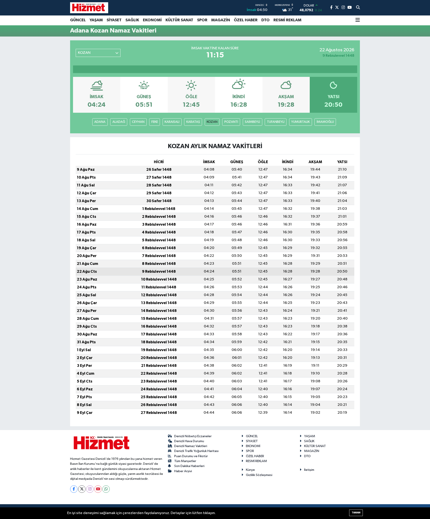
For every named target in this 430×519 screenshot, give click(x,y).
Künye (250, 469)
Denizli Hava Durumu (189, 441)
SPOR (202, 20)
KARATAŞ (193, 121)
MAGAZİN (220, 20)
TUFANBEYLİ (275, 121)
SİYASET (114, 20)
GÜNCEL (78, 20)
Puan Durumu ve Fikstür (191, 456)
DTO (265, 20)
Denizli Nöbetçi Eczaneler (193, 436)
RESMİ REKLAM (287, 20)
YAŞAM (96, 20)
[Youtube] (98, 489)
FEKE (154, 121)
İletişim (309, 469)
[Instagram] (90, 489)
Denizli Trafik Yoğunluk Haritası (196, 451)
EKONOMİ (152, 20)
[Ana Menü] (357, 20)
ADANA (99, 121)
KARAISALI (172, 121)
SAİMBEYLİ (252, 121)
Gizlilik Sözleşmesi (259, 475)
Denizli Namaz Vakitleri (190, 446)
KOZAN (212, 121)
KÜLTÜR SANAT (179, 20)
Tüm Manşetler (185, 461)
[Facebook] (73, 489)
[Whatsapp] (106, 489)
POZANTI (231, 121)
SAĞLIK (132, 20)
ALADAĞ (118, 121)
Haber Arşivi (183, 471)
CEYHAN (138, 121)
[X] (82, 489)
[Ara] (358, 8)
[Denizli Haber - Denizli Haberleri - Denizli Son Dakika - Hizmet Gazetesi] (89, 7)
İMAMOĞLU (325, 121)
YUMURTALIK (300, 121)
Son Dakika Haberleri (189, 466)
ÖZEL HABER (246, 20)
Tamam (356, 512)
